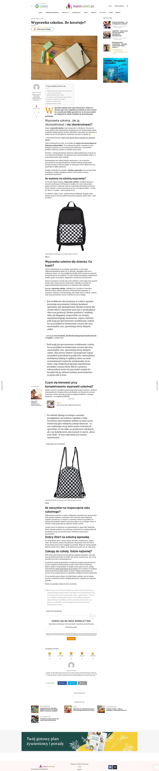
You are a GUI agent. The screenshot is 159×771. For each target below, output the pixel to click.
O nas (79, 766)
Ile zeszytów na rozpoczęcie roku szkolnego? (56, 99)
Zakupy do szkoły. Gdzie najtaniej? (54, 103)
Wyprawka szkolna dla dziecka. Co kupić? (55, 95)
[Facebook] (110, 767)
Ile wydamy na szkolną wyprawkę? (54, 93)
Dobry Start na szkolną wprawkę (54, 101)
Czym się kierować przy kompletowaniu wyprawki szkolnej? (59, 97)
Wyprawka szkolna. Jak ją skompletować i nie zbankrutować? (59, 90)
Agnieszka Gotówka (36, 92)
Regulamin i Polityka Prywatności (79, 764)
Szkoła (38, 18)
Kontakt (79, 769)
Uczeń (41, 18)
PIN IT (47, 257)
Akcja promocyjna (45, 706)
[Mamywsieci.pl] (79, 6)
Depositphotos (44, 769)
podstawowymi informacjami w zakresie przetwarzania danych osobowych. (81, 634)
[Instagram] (115, 767)
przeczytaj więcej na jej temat (66, 569)
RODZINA (33, 18)
